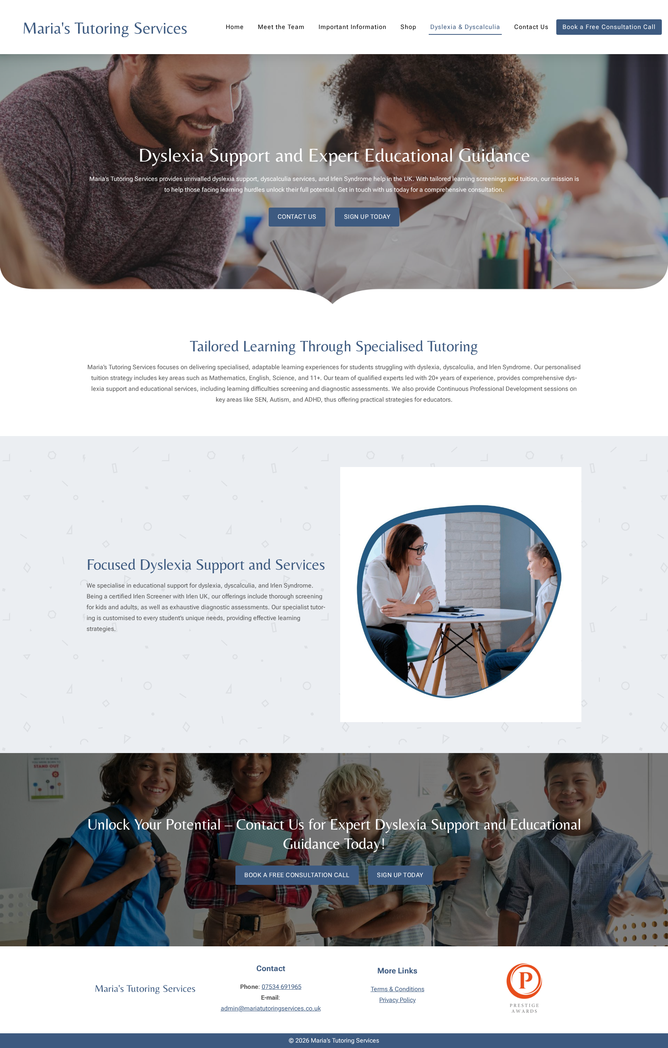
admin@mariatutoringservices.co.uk (271, 1008)
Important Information (353, 27)
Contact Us (531, 27)
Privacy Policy (397, 1000)
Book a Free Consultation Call (609, 27)
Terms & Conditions (397, 989)
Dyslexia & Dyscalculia (465, 27)
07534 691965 (282, 986)
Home (235, 27)
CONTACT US (297, 216)
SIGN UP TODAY (367, 216)
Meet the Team (281, 27)
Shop (408, 27)
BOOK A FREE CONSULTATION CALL (297, 875)
